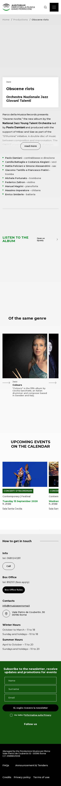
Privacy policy (22, 777)
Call (8, 566)
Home (6, 19)
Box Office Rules (14, 590)
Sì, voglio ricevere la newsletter (30, 708)
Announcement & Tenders (31, 765)
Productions (20, 19)
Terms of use (41, 777)
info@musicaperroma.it (16, 605)
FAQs (6, 765)
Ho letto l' (32, 715)
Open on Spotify (41, 239)
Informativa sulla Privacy (38, 715)
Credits (7, 777)
